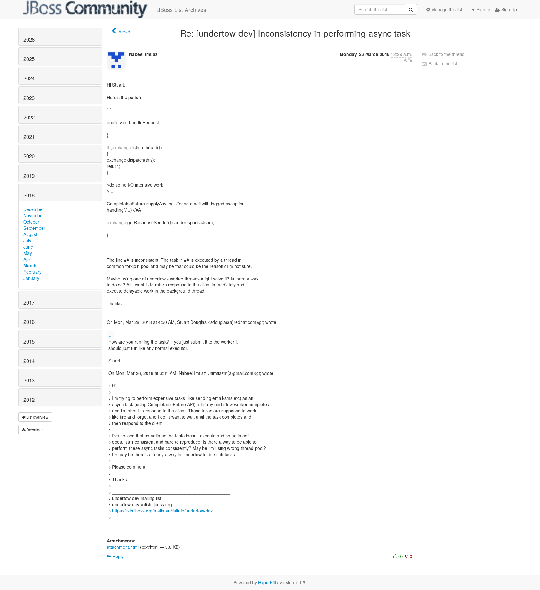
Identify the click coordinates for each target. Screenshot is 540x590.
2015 (29, 341)
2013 (29, 380)
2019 (29, 175)
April (27, 259)
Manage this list (446, 9)
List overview (36, 417)
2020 (29, 156)
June (28, 247)
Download (34, 429)
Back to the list (442, 63)
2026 (29, 39)
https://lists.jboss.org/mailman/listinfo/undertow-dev (162, 510)
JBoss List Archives (182, 9)
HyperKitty (268, 582)
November (33, 215)
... (110, 335)
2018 (29, 195)
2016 (29, 321)
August (30, 234)
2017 (29, 302)
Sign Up (508, 9)
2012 (29, 399)
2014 (29, 361)
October (31, 222)
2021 (29, 136)
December (33, 209)
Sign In (482, 9)
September (34, 228)
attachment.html (123, 547)
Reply (117, 556)
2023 (29, 98)
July (27, 240)
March (30, 265)
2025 (29, 59)
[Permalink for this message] (410, 60)
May (27, 253)
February (32, 272)
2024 (29, 78)
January (31, 278)
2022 (29, 117)
